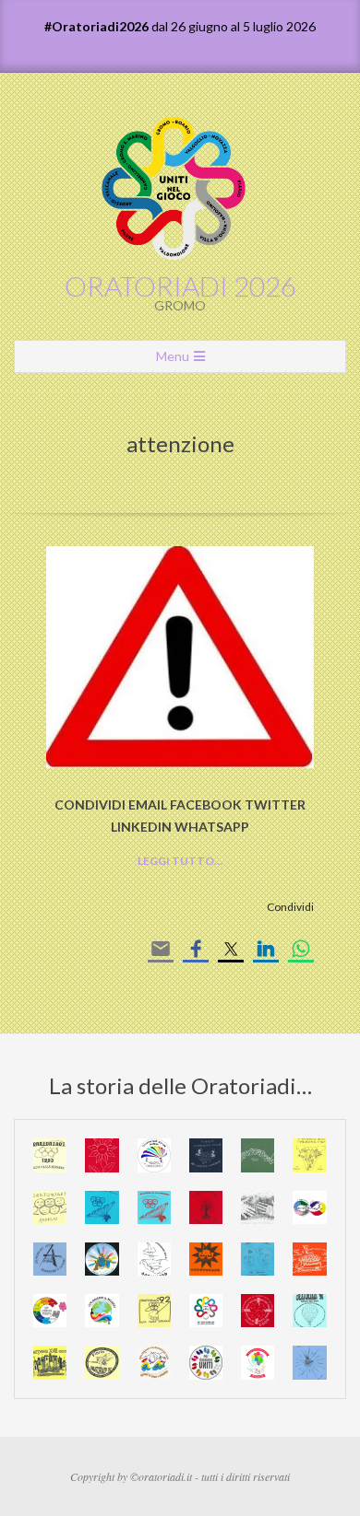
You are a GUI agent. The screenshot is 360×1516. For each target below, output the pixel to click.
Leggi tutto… (180, 861)
